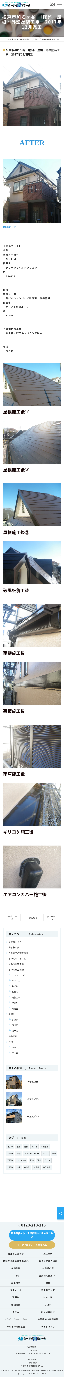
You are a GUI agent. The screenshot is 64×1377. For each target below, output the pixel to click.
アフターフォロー (31, 1153)
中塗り (27, 1167)
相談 (19, 1153)
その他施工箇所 (16, 969)
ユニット (16, 991)
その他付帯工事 (16, 964)
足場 (19, 1167)
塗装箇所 (13, 1036)
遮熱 (39, 1160)
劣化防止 (46, 1167)
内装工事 (16, 997)
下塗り (10, 1160)
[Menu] (59, 4)
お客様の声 (14, 947)
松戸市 (15, 1030)
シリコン (16, 1047)
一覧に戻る (32, 917)
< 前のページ (12, 918)
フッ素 (15, 1053)
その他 (15, 1019)
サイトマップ (48, 1326)
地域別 (12, 1014)
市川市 (15, 1025)
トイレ (15, 986)
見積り (10, 1153)
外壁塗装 (44, 1146)
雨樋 (54, 1153)
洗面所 (15, 1002)
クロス (47, 1160)
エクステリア (18, 975)
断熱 (32, 1160)
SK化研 (36, 1167)
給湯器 (15, 1008)
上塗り (10, 1167)
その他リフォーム (17, 958)
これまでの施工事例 (18, 953)
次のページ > (52, 918)
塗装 (19, 1146)
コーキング (21, 1160)
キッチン (16, 980)
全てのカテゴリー (17, 942)
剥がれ (45, 1153)
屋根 (11, 1041)
